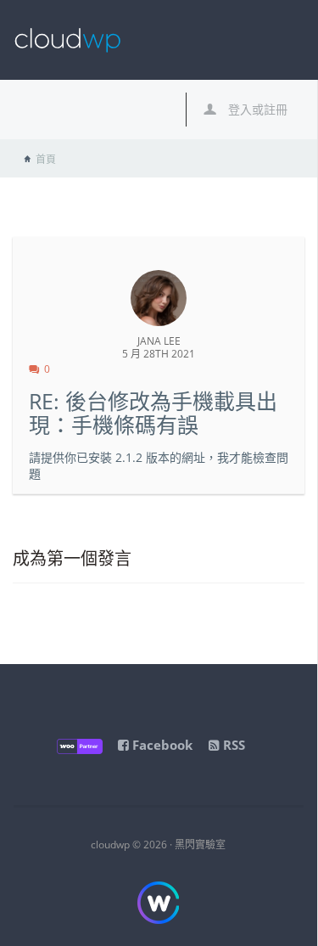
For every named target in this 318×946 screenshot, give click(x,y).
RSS (232, 744)
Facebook (160, 744)
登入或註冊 (256, 109)
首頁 (46, 159)
